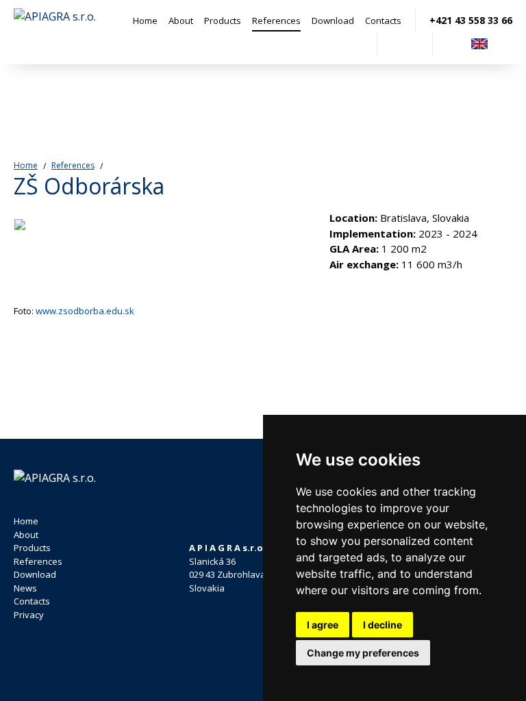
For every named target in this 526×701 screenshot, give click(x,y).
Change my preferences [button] (363, 653)
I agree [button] (322, 624)
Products (222, 20)
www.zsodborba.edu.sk (85, 311)
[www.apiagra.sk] (55, 32)
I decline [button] (382, 624)
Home (145, 20)
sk (455, 44)
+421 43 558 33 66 (470, 20)
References (276, 20)
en (479, 44)
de (504, 44)
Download (333, 20)
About (180, 20)
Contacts (383, 20)
